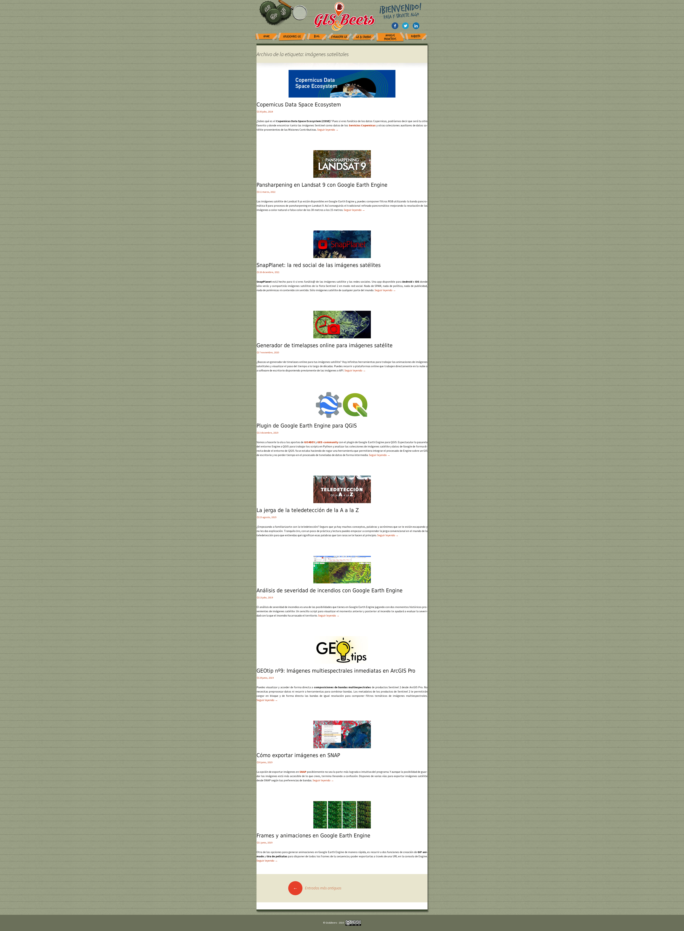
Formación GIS (339, 37)
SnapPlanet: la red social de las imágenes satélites (318, 265)
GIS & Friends (363, 37)
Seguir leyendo (327, 129)
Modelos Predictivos (390, 37)
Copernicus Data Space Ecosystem (298, 104)
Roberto (415, 36)
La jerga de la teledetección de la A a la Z (307, 510)
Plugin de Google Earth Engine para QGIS (306, 426)
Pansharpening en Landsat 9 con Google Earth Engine (321, 185)
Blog (317, 36)
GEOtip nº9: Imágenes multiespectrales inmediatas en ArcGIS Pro (335, 671)
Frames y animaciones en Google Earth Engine (313, 835)
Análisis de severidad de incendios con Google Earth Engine (329, 590)
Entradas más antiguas (317, 887)
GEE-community (327, 442)
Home (266, 36)
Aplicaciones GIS (292, 36)
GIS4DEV (309, 442)
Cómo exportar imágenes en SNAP (298, 755)
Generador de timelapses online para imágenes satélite (324, 345)
